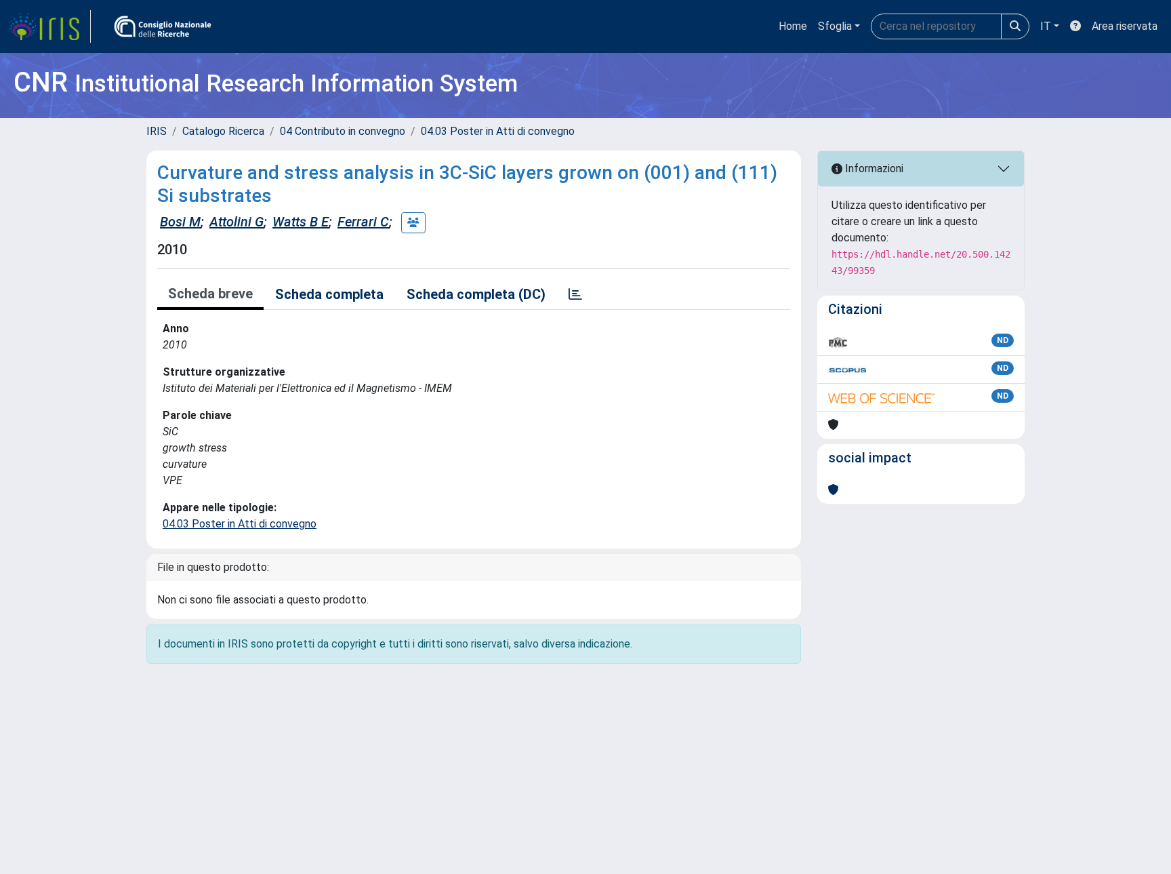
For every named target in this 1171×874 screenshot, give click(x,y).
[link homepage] (49, 26)
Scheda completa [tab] (329, 294)
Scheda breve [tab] (210, 293)
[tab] (575, 294)
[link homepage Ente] (163, 26)
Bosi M (180, 222)
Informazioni (872, 168)
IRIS (156, 131)
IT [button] (1045, 26)
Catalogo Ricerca (223, 131)
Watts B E (300, 222)
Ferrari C (363, 222)
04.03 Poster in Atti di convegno (498, 131)
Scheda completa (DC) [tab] (476, 294)
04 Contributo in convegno (342, 131)
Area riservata (1124, 26)
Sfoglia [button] (835, 26)
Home (793, 26)
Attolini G (236, 222)
